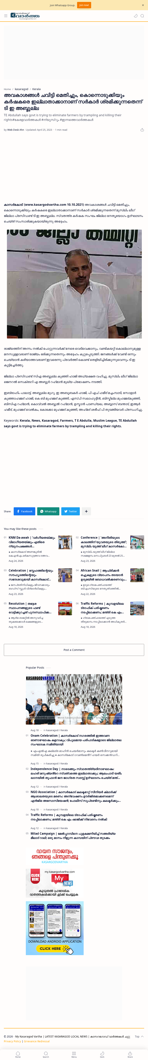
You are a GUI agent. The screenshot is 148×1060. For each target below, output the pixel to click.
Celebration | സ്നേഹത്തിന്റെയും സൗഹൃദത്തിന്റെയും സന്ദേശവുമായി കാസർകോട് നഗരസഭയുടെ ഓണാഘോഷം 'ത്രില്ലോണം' (31, 574)
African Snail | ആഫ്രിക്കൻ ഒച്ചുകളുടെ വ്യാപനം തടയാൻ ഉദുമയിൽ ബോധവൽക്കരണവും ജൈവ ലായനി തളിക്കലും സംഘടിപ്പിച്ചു (102, 574)
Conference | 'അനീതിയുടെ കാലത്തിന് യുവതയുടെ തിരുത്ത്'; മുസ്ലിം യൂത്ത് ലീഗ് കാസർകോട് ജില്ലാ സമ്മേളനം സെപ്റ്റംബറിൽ (104, 542)
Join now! (84, 5)
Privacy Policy (12, 1041)
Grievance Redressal (37, 1041)
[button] (136, 16)
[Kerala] (64, 730)
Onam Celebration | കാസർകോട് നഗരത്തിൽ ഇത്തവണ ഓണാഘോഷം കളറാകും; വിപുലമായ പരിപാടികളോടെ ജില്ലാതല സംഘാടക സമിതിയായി (76, 740)
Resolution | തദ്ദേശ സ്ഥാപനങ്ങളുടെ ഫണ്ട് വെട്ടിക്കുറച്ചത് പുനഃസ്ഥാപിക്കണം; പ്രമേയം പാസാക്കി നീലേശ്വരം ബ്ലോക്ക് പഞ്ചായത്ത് (32, 608)
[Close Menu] (143, 5)
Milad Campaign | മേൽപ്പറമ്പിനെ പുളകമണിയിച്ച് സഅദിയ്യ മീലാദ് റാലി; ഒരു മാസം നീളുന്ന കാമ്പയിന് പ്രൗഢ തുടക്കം (73, 836)
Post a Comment (74, 650)
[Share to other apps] (86, 511)
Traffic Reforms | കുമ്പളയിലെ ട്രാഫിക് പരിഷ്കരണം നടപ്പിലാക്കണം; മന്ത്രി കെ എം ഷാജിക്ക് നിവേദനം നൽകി (102, 608)
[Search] (142, 16)
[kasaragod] (53, 730)
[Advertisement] (74, 52)
